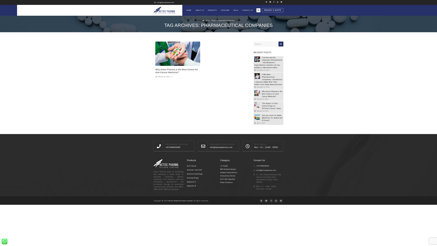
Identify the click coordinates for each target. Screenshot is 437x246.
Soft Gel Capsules (227, 179)
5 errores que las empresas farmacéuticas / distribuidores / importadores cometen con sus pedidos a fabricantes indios (268, 62)
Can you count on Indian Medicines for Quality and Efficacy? (272, 117)
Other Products (226, 182)
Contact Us (247, 10)
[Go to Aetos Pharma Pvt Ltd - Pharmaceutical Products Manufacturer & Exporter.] (203, 20)
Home (188, 10)
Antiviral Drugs (193, 178)
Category (225, 10)
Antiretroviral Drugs (195, 174)
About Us (199, 10)
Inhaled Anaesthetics (228, 173)
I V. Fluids (224, 166)
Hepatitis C (191, 182)
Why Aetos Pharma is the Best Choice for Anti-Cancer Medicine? (272, 93)
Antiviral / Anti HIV (194, 170)
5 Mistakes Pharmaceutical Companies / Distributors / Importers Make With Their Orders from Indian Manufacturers (268, 79)
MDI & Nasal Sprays (228, 169)
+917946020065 (262, 166)
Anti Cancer (192, 166)
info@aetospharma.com (165, 2)
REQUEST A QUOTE (272, 10)
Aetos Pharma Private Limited (180, 201)
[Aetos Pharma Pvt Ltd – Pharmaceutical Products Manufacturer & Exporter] (164, 10)
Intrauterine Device (227, 176)
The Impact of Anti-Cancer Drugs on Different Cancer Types (271, 105)
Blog (236, 10)
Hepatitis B (191, 186)
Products (212, 10)
